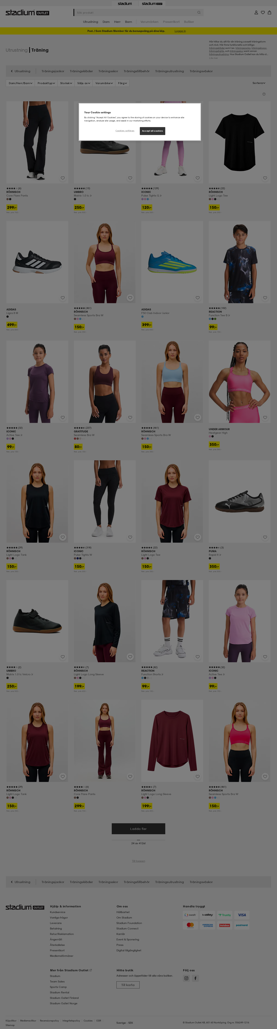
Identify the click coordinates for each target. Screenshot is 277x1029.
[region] (140, 122)
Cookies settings (125, 130)
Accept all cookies (152, 131)
